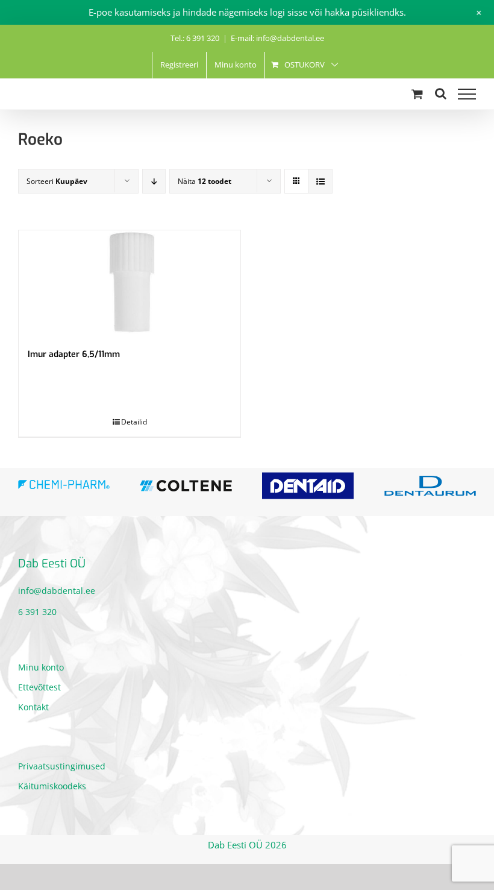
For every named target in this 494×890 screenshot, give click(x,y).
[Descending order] (154, 181)
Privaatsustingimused (61, 768)
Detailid (134, 422)
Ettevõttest (39, 689)
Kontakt (33, 709)
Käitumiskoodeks (52, 788)
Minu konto (41, 669)
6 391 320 (37, 614)
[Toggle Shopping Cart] (417, 93)
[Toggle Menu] (467, 94)
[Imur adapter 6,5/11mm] (129, 283)
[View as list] (320, 181)
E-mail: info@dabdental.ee (277, 38)
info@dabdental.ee (56, 593)
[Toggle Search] (440, 93)
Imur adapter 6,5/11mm (74, 354)
